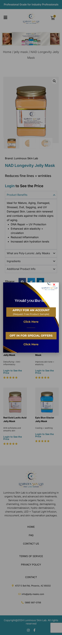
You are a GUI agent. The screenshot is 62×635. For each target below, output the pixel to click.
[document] (31, 317)
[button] (54, 284)
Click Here (31, 321)
